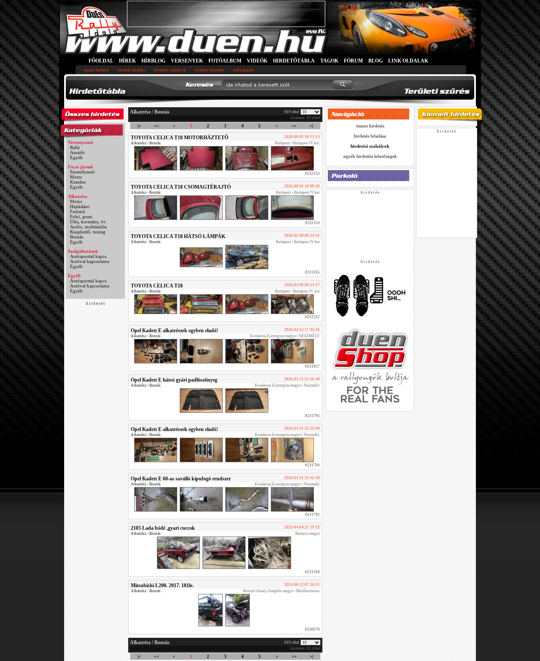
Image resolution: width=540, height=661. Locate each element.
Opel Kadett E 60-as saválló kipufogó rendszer (181, 479)
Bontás (76, 236)
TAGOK (329, 61)
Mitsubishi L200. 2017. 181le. (162, 585)
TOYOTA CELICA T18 (157, 286)
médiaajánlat (243, 70)
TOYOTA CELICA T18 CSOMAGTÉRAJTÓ (181, 187)
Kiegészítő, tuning (87, 231)
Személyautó (82, 171)
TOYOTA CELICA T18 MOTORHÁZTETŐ (179, 138)
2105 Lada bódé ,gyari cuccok (163, 528)
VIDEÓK (257, 61)
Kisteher (78, 181)
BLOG (375, 61)
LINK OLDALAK (408, 61)
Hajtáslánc (80, 206)
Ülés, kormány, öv (88, 221)
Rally (75, 147)
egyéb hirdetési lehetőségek (370, 156)
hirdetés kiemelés (209, 70)
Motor (76, 176)
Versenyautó (80, 142)
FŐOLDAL (101, 61)
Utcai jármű (80, 166)
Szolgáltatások (83, 251)
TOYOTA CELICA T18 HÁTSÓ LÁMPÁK (178, 236)
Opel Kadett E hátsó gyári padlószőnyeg (174, 380)
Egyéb (76, 157)
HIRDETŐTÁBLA (294, 61)
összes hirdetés (96, 70)
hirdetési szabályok (170, 70)
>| (311, 125)
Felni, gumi (81, 216)
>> (294, 125)
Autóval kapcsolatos (89, 261)
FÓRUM (353, 61)
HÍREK (127, 61)
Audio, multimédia (88, 226)
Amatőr (77, 152)
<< (156, 125)
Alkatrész (77, 196)
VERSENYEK (187, 61)
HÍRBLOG (153, 61)
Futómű (77, 211)
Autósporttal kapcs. (89, 256)
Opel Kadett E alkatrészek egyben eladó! (174, 330)
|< (139, 125)
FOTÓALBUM (224, 61)
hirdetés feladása (131, 70)
